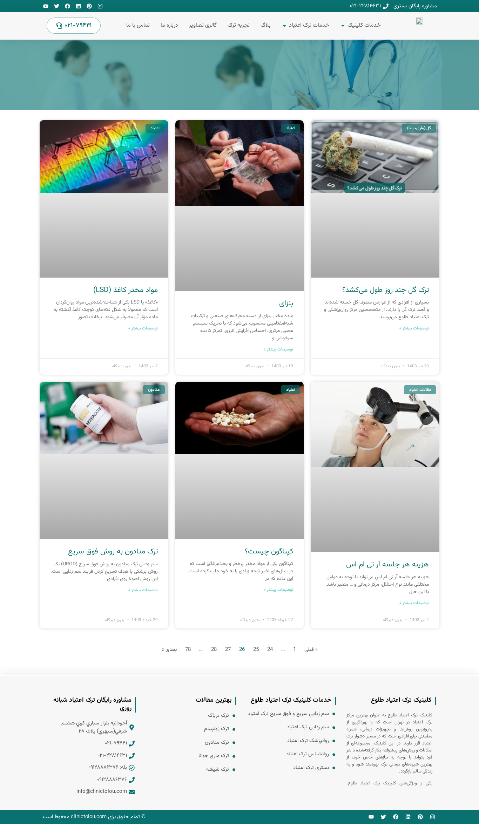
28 (214, 650)
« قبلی (311, 650)
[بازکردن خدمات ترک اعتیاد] (284, 25)
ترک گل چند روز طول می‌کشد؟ (385, 290)
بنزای (286, 303)
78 (188, 650)
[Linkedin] (78, 6)
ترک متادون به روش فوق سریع (113, 551)
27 (228, 650)
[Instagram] (100, 6)
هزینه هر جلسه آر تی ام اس (387, 564)
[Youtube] (45, 6)
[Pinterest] (89, 6)
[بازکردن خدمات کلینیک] (343, 25)
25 (256, 650)
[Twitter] (56, 6)
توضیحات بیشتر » (414, 328)
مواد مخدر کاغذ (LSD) (125, 290)
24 (270, 650)
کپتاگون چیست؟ (269, 551)
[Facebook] (67, 6)
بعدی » (169, 650)
